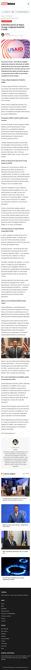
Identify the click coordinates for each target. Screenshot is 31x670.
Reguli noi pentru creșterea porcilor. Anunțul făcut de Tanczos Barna (15, 525)
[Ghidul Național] (8, 3)
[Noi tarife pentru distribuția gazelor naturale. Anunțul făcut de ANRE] (15, 566)
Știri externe (4, 631)
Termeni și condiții (6, 616)
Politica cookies (5, 611)
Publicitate (4, 608)
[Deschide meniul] (28, 3)
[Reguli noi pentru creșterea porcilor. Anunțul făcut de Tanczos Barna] (15, 513)
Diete (2, 648)
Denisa (8, 34)
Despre (3, 618)
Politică (3, 641)
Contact (3, 621)
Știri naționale (9, 16)
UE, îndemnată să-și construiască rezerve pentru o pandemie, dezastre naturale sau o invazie (15, 499)
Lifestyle (3, 636)
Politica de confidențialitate (8, 613)
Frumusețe (4, 643)
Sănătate (3, 633)
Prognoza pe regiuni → (23, 11)
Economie (3, 646)
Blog (2, 606)
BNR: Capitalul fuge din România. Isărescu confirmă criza (15, 552)
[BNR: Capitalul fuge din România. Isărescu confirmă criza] (15, 540)
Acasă (2, 16)
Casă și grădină (5, 638)
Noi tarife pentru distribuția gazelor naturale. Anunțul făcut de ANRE (13, 578)
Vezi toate (26, 473)
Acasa (2, 603)
